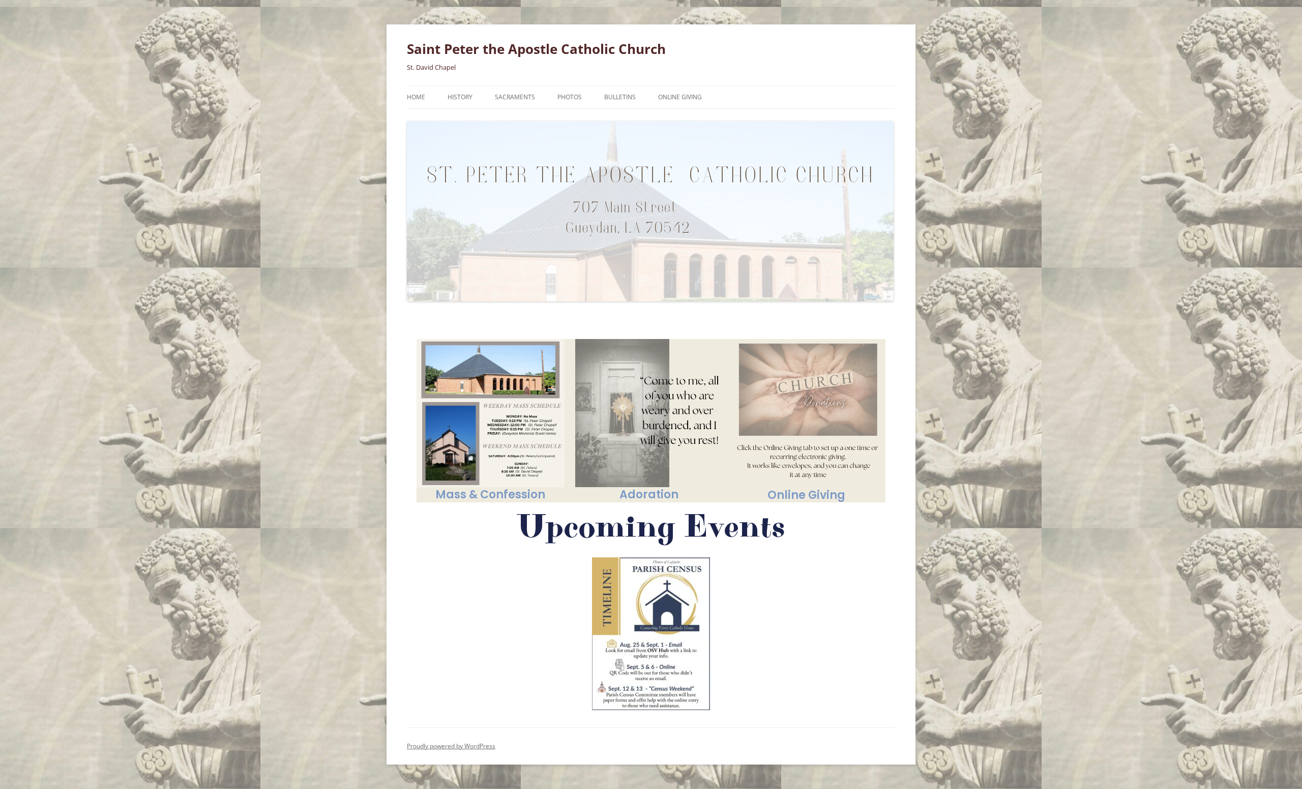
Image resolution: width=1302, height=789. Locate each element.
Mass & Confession (490, 494)
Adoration (648, 494)
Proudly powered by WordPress (451, 746)
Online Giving (680, 97)
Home (416, 97)
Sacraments (515, 97)
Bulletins (620, 97)
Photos (569, 97)
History (460, 97)
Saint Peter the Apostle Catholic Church (536, 49)
